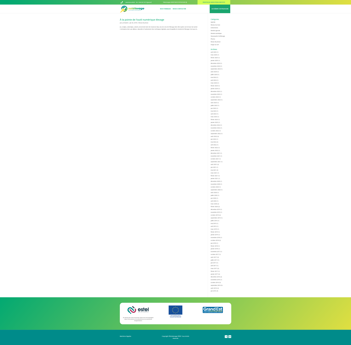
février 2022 (214, 147)
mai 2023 (213, 111)
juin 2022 (213, 139)
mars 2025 (214, 55)
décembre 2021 (215, 153)
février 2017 (214, 271)
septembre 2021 (215, 162)
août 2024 (214, 72)
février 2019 (214, 232)
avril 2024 (213, 80)
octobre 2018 (215, 240)
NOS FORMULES (165, 9)
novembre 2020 (215, 184)
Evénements (214, 28)
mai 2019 (213, 223)
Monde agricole (215, 30)
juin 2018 (213, 243)
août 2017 (214, 257)
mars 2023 (214, 117)
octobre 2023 (215, 97)
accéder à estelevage (220, 9)
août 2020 (214, 192)
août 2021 (214, 164)
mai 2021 (213, 170)
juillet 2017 (214, 260)
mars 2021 (214, 173)
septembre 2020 (215, 190)
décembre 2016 (215, 277)
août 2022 (214, 136)
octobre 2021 (215, 159)
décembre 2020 (215, 181)
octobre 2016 (215, 282)
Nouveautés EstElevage (218, 36)
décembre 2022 (215, 125)
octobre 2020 (215, 187)
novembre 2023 (215, 94)
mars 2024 (214, 83)
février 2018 (214, 246)
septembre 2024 (215, 69)
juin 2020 (213, 198)
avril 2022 (213, 145)
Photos (213, 39)
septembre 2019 (215, 218)
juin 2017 (213, 263)
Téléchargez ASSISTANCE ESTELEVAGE (174, 2)
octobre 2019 (215, 215)
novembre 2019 (215, 212)
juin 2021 (213, 167)
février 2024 (214, 86)
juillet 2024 (214, 74)
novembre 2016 (215, 279)
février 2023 (214, 119)
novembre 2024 (215, 66)
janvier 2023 (214, 122)
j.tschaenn (125, 23)
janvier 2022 (214, 150)
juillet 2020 (214, 195)
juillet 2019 (214, 220)
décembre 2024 (215, 63)
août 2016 (214, 288)
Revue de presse (143, 23)
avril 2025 (213, 52)
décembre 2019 (215, 209)
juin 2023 (213, 108)
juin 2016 (213, 291)
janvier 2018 (214, 249)
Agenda (213, 22)
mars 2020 (214, 204)
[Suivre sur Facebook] (226, 336)
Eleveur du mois (215, 25)
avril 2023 (213, 114)
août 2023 (214, 102)
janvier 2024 (214, 88)
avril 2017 (213, 265)
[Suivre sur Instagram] (229, 336)
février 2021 (214, 176)
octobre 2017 (215, 254)
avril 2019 (213, 226)
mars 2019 (214, 229)
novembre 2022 (215, 128)
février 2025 (214, 57)
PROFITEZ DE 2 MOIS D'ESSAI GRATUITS (214, 2)
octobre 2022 (215, 131)
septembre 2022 (215, 133)
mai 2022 (213, 142)
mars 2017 (214, 268)
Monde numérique (216, 33)
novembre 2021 (215, 156)
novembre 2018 (215, 237)
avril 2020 (213, 201)
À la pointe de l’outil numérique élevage (142, 19)
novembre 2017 (215, 251)
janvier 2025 (214, 60)
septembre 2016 (215, 285)
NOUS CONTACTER (179, 9)
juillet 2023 (214, 105)
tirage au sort (215, 44)
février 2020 (214, 206)
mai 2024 (213, 77)
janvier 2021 (214, 178)
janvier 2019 (214, 235)
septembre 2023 (215, 100)
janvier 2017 (214, 274)
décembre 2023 (215, 91)
